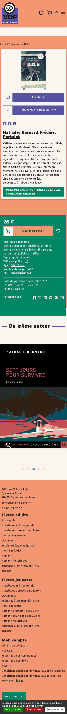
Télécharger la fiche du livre (38, 110)
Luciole (25, 257)
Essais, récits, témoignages (19, 545)
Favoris (6, 666)
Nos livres (16, 44)
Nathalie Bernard (20, 133)
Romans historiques (14, 561)
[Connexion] (56, 13)
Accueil (4, 44)
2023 (45, 281)
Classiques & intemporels (18, 525)
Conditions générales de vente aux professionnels (33, 671)
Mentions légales (12, 681)
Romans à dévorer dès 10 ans (32, 250)
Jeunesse (23, 242)
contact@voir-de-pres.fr (17, 503)
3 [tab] (33, 469)
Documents (9, 540)
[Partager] (34, 298)
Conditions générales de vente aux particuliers (31, 676)
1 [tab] (23, 469)
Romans (7, 555)
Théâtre (7, 571)
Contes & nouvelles (14, 535)
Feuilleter (38, 97)
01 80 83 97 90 (12, 508)
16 (26, 261)
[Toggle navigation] (62, 13)
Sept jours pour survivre (30, 387)
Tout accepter (13, 709)
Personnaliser (55, 709)
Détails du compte (13, 645)
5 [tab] (44, 469)
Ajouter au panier (33, 231)
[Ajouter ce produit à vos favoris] (58, 231)
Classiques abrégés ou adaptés (21, 530)
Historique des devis (15, 661)
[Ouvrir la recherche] (41, 13)
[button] (41, 56)
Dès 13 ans (18, 265)
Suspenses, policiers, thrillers (32, 246)
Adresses (7, 650)
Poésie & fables (12, 550)
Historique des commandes (19, 655)
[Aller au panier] (49, 12)
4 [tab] (39, 469)
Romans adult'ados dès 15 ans (21, 616)
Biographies (9, 520)
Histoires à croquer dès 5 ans (21, 601)
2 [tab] (28, 469)
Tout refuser (34, 709)
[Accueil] (10, 13)
